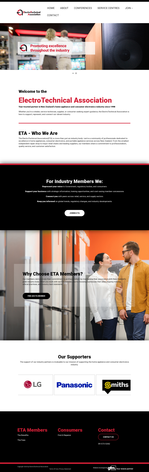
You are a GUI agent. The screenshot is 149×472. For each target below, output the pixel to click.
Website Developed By (100, 468)
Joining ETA (74, 213)
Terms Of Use (53, 469)
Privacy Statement (65, 469)
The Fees (21, 440)
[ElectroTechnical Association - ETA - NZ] (29, 12)
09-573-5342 (104, 444)
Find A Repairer (64, 435)
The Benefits (23, 435)
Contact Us (108, 437)
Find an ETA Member (36, 296)
